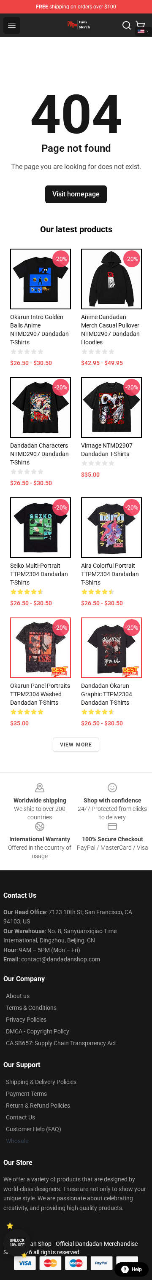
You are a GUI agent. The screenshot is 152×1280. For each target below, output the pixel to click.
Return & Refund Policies (38, 1105)
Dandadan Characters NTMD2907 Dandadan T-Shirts (39, 454)
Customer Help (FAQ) (33, 1129)
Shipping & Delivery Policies (41, 1082)
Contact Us (20, 1117)
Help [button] (137, 1269)
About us (18, 996)
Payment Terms (26, 1093)
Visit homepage (76, 194)
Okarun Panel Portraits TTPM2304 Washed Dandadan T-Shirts (40, 694)
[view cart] (140, 25)
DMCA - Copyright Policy (37, 1031)
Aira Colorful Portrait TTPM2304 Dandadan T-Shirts (110, 574)
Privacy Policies (26, 1019)
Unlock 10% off (17, 1242)
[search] (127, 25)
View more (76, 745)
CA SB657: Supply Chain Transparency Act (61, 1043)
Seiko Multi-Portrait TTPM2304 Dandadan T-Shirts (39, 574)
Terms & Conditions (31, 1007)
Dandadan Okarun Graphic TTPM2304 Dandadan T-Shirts (106, 694)
